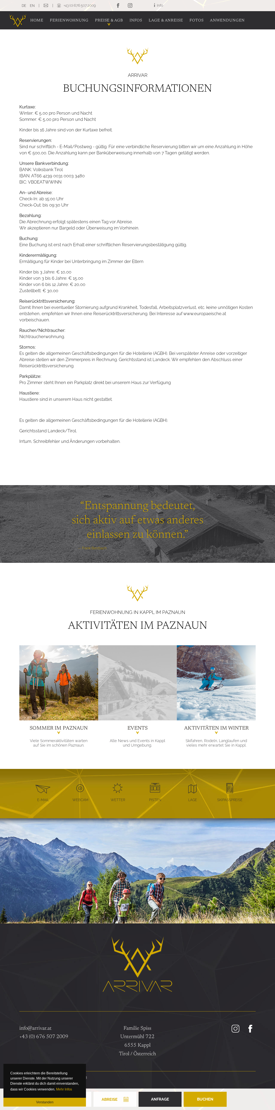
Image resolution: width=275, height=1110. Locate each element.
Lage (192, 800)
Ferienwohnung (69, 21)
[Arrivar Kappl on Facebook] (251, 1029)
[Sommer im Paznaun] (58, 682)
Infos (136, 21)
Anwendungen (227, 21)
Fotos (196, 21)
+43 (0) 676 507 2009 (43, 1036)
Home (37, 21)
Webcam (80, 800)
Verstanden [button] (44, 1102)
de (24, 6)
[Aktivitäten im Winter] (216, 682)
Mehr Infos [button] (64, 1089)
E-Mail (43, 800)
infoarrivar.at (35, 1028)
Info (159, 5)
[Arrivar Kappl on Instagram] (236, 1029)
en (32, 6)
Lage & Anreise (166, 21)
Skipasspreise (230, 800)
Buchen (205, 1099)
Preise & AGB (109, 21)
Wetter (118, 800)
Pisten (155, 800)
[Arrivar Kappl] (18, 26)
